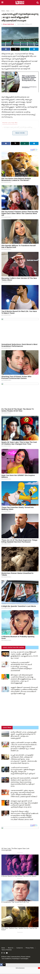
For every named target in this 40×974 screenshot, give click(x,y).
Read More (20, 133)
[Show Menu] (2, 2)
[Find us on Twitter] (4, 953)
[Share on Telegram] (34, 49)
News (7, 11)
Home (3, 11)
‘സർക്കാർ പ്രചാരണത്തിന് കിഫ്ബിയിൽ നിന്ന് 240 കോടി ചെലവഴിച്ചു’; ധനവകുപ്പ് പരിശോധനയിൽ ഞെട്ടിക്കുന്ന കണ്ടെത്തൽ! (21, 667)
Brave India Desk (8, 24)
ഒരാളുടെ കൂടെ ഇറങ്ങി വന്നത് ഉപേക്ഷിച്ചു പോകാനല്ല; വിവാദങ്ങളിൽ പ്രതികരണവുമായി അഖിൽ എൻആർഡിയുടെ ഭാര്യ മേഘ (20, 129)
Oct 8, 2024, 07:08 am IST (24, 24)
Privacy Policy (30, 948)
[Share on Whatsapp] (24, 49)
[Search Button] (38, 3)
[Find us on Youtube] (7, 953)
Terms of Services (6, 950)
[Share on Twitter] (15, 49)
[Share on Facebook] (5, 49)
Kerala (12, 11)
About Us (10, 948)
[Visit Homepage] (20, 2)
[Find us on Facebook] (1, 953)
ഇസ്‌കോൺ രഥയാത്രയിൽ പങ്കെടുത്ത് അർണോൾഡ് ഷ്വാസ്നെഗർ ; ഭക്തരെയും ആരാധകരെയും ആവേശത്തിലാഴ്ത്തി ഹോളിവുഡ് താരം (24, 782)
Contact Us (19, 948)
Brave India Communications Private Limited (16, 957)
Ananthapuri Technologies (20, 958)
